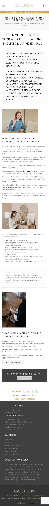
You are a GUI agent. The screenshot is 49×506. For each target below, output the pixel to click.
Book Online (24, 378)
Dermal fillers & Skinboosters (15, 446)
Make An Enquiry (13, 362)
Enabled (31, 503)
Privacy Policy (5, 498)
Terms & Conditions (18, 498)
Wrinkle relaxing (10, 452)
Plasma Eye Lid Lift (11, 454)
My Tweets (16, 410)
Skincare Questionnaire (32, 171)
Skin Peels (8, 440)
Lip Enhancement (11, 449)
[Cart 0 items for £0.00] (43, 5)
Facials (7, 443)
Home (6, 23)
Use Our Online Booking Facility (24, 395)
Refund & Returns (33, 498)
